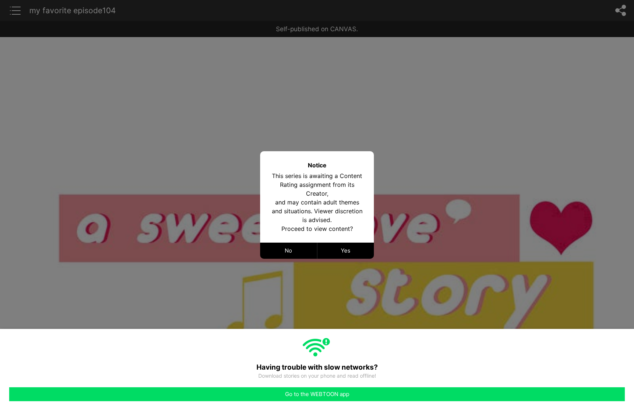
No (288, 250)
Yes (345, 250)
